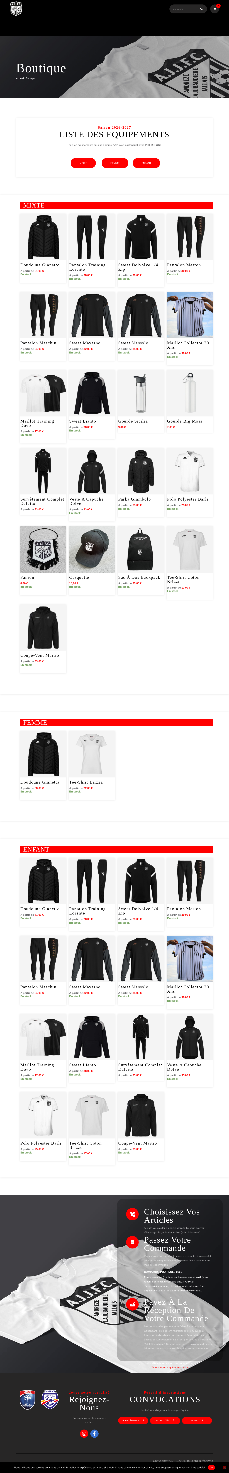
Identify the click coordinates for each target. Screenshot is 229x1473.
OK (211, 1467)
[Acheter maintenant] (62, 220)
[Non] (224, 1467)
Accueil (20, 78)
